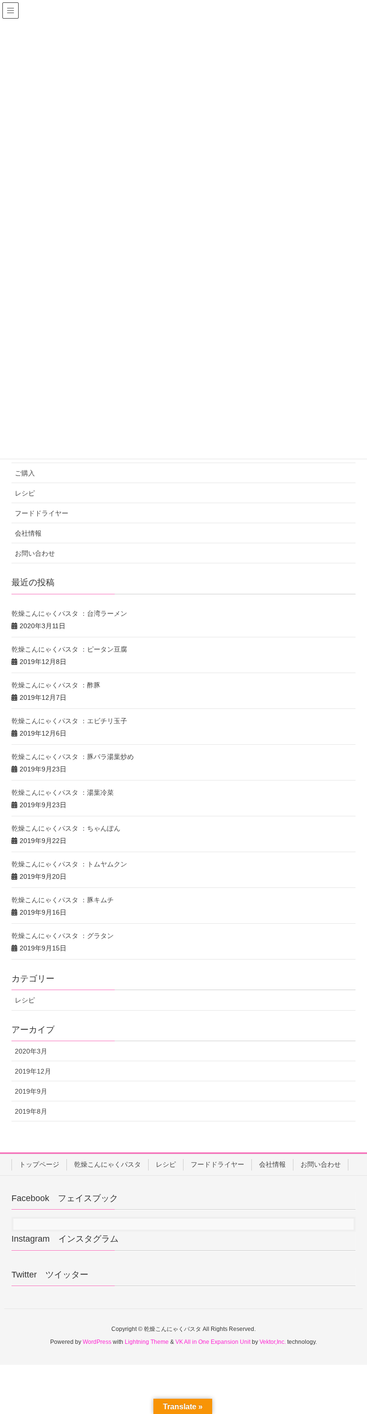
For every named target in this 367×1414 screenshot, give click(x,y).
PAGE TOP (348, 1363)
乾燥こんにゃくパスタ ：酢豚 (55, 685)
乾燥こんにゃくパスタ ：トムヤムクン (69, 864)
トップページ (39, 1164)
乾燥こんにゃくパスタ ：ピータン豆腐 (69, 649)
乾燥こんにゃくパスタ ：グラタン (62, 935)
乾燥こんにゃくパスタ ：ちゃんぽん (65, 828)
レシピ (25, 493)
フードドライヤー (41, 513)
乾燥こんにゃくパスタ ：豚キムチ (62, 900)
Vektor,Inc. (272, 1342)
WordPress (97, 1342)
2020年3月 (31, 1051)
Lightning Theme (147, 1342)
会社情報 (28, 533)
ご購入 (25, 473)
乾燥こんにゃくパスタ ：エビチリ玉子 (69, 721)
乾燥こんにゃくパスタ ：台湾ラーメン (69, 613)
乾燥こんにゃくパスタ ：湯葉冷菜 (62, 792)
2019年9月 (31, 1091)
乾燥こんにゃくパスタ (107, 1164)
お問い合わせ (35, 553)
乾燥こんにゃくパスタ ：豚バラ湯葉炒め (72, 756)
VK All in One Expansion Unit (212, 1342)
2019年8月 (31, 1111)
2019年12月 (33, 1071)
